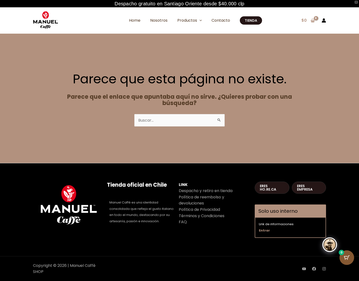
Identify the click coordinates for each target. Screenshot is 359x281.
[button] (199, 20)
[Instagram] (324, 269)
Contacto (220, 20)
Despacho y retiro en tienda (205, 191)
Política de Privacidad (199, 209)
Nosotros (159, 20)
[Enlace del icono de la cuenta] (324, 20)
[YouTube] (304, 269)
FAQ (183, 222)
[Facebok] (314, 269)
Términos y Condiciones (201, 216)
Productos (187, 20)
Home (134, 20)
